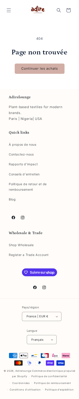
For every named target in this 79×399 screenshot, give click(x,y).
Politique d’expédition (59, 389)
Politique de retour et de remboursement (28, 186)
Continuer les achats (39, 68)
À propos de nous (22, 144)
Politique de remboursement (52, 383)
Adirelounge (23, 370)
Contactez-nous (21, 154)
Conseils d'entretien (24, 174)
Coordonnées (21, 383)
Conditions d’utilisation (25, 389)
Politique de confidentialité (49, 376)
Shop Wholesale (21, 245)
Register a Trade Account (28, 255)
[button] (9, 10)
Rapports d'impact (23, 164)
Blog (12, 199)
